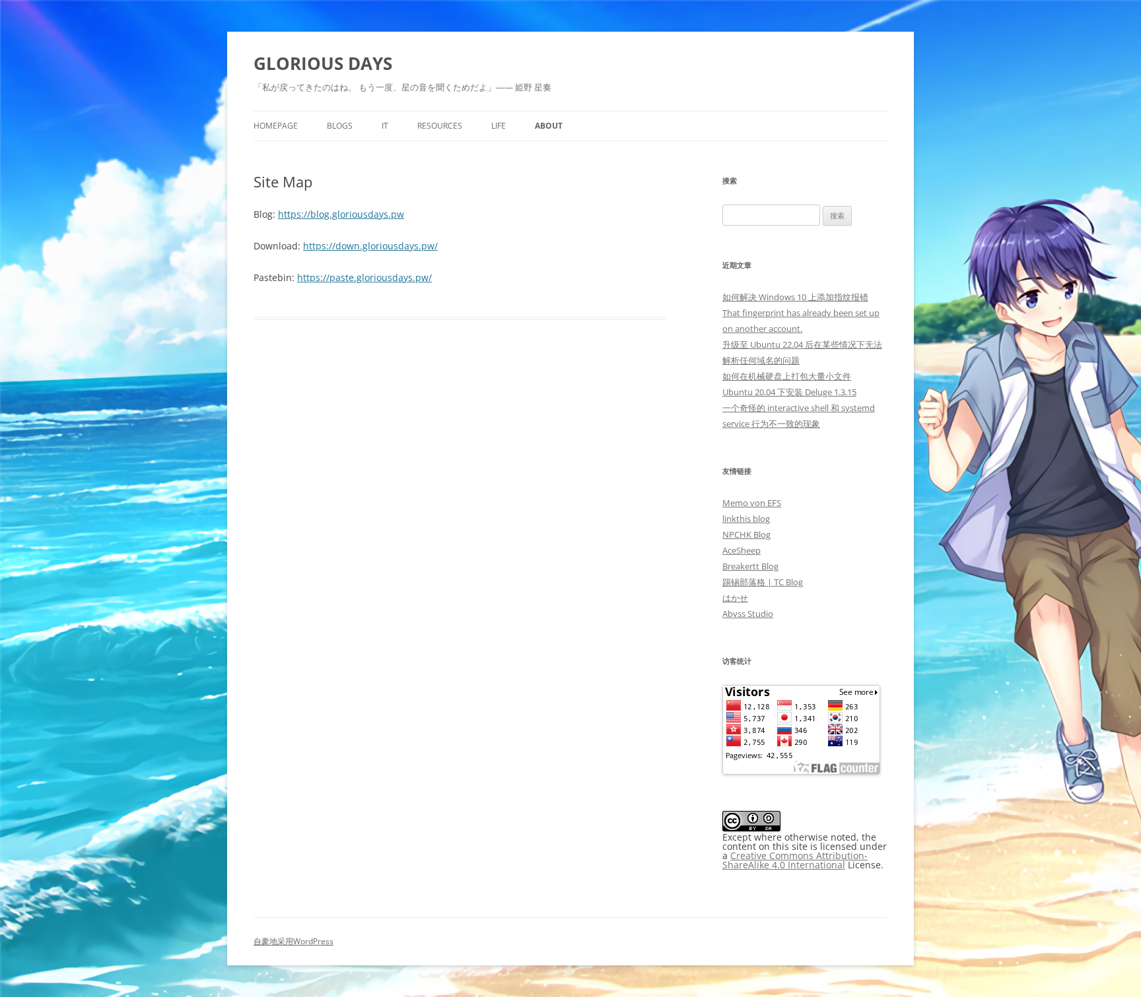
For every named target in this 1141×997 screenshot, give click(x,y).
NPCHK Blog (746, 534)
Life (498, 125)
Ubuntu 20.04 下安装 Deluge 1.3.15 (789, 392)
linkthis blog (746, 519)
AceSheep (741, 550)
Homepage (276, 125)
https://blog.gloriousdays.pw (341, 214)
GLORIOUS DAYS (323, 63)
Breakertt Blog (750, 566)
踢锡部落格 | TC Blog (762, 582)
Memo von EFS (751, 503)
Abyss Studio (747, 614)
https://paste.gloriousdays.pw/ (364, 277)
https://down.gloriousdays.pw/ (370, 246)
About (549, 125)
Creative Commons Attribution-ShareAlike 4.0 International (795, 860)
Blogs (340, 125)
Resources (439, 125)
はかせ (735, 598)
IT (385, 125)
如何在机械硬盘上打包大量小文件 (786, 376)
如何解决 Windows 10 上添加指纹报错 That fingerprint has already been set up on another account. (801, 313)
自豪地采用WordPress (293, 941)
